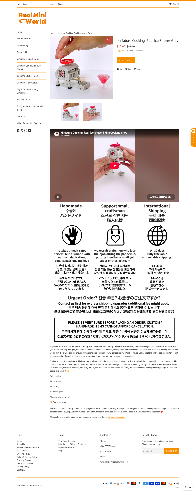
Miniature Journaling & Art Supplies (29, 67)
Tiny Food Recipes (66, 441)
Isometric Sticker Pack (27, 76)
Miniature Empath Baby (28, 59)
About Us (21, 116)
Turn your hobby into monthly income (30, 108)
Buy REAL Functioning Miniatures (27, 91)
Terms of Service (24, 460)
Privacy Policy (23, 466)
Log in (52, 4)
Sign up (61, 4)
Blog (60, 450)
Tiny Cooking (23, 52)
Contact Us (22, 470)
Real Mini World (36, 485)
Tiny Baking (22, 45)
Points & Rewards (66, 447)
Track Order (22, 450)
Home (19, 32)
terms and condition (116, 417)
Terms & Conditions (25, 463)
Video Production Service (29, 123)
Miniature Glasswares (27, 83)
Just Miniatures (24, 99)
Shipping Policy (23, 454)
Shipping (120, 51)
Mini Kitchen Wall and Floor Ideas (72, 444)
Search (20, 441)
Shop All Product (25, 39)
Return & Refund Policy (27, 457)
